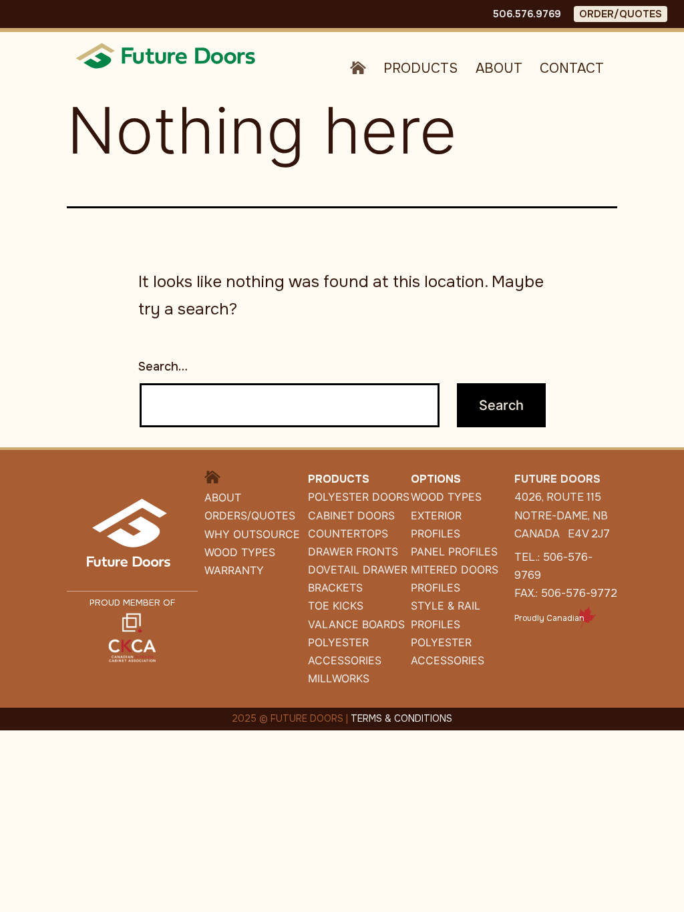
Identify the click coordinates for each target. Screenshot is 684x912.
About (499, 68)
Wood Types (239, 552)
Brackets (335, 587)
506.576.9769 (527, 14)
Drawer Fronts (353, 551)
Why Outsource (252, 534)
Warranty (234, 570)
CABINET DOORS (351, 515)
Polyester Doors (358, 496)
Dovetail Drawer (357, 569)
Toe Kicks (335, 605)
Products (420, 68)
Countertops (348, 533)
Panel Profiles (454, 551)
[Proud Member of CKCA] (132, 636)
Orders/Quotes (249, 515)
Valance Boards (356, 624)
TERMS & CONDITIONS (401, 718)
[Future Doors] (167, 55)
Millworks (338, 678)
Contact (572, 68)
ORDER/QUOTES (620, 14)
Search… (163, 366)
